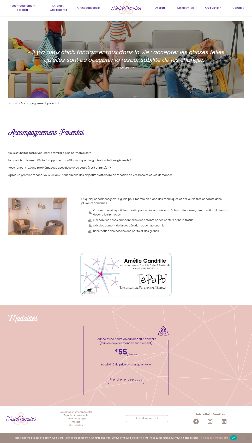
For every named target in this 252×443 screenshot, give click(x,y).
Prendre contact (147, 418)
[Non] (247, 438)
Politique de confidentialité (214, 437)
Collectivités (185, 8)
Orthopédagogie (88, 8)
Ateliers (160, 8)
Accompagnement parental (22, 8)
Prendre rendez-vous (126, 379)
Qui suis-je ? (213, 8)
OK (233, 437)
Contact (238, 8)
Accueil (13, 103)
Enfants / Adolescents (58, 8)
